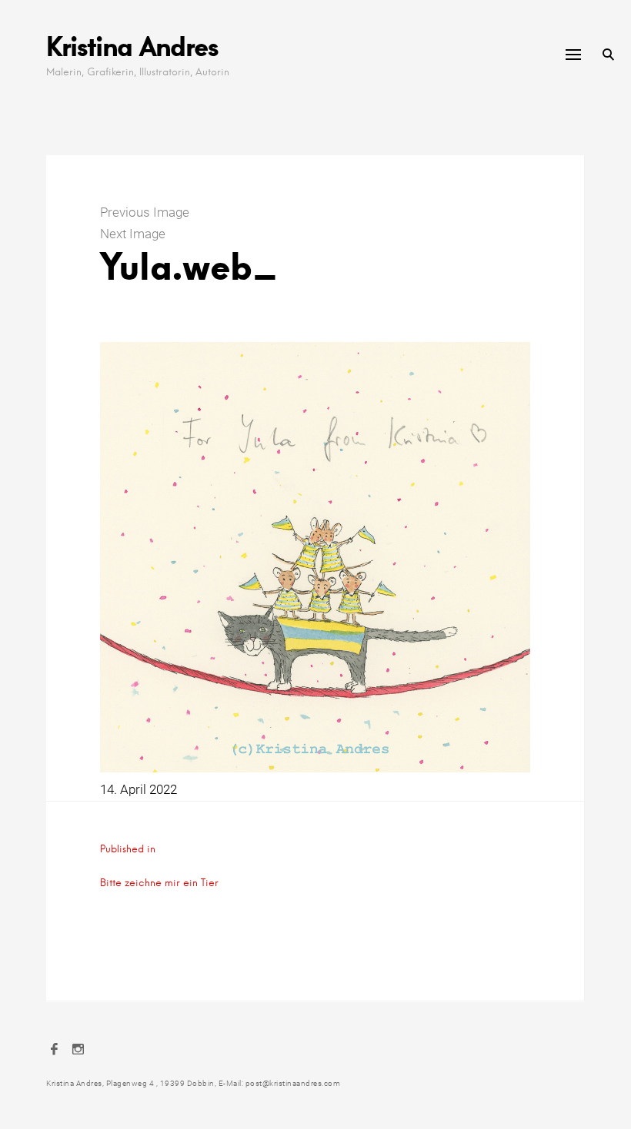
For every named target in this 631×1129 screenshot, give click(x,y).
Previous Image (144, 212)
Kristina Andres (132, 45)
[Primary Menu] (573, 54)
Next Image (132, 233)
